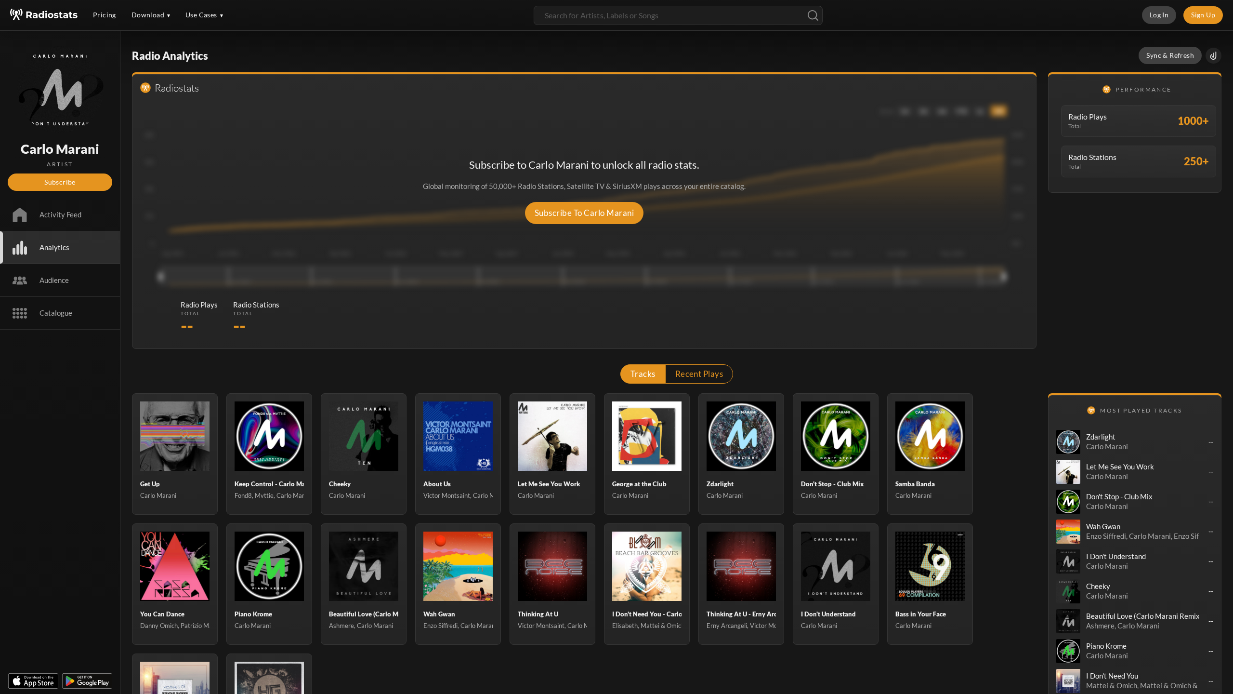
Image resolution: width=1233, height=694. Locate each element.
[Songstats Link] (1213, 56)
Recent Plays (699, 374)
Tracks (643, 374)
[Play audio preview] (1068, 442)
